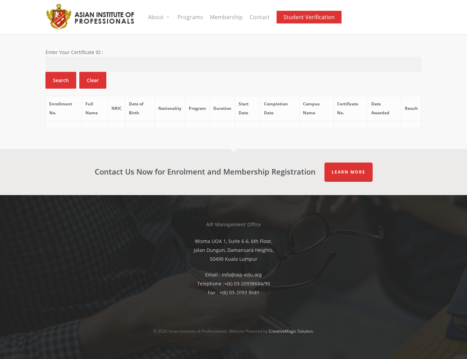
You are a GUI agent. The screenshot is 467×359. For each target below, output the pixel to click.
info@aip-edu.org (242, 274)
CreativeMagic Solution (291, 331)
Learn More (348, 172)
